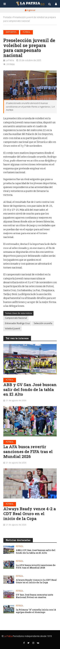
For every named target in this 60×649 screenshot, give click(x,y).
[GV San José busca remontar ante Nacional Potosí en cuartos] (8, 594)
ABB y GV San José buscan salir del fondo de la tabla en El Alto (30, 389)
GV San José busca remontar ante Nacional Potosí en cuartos (34, 596)
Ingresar (30, 10)
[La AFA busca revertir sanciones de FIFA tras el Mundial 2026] (30, 421)
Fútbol (26, 32)
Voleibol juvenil (12, 328)
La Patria (10, 60)
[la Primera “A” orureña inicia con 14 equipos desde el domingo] (8, 609)
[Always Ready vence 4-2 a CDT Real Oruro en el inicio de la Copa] (30, 483)
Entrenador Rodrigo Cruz (17, 323)
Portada (7, 17)
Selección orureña (43, 323)
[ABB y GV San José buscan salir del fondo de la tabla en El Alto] (30, 359)
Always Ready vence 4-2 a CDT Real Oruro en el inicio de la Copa (29, 513)
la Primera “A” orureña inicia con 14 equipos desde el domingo (36, 611)
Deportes (11, 32)
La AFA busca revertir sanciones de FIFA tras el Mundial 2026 (28, 451)
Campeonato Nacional (16, 318)
